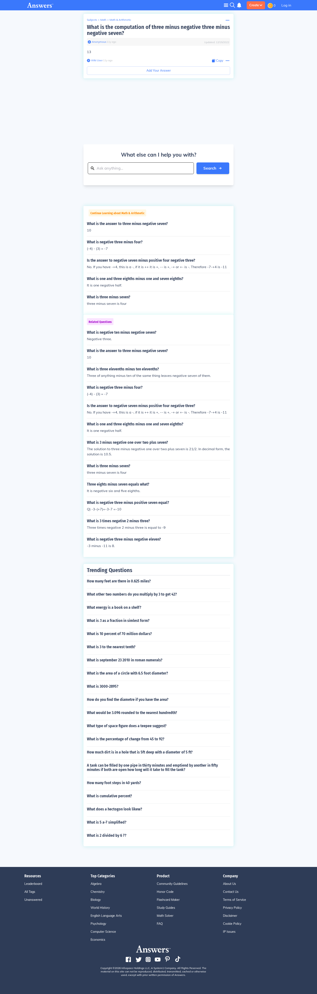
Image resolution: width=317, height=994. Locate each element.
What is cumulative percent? (109, 796)
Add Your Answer (158, 70)
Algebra (96, 884)
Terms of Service (234, 900)
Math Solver (165, 916)
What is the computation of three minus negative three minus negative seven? (158, 30)
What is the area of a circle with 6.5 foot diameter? (127, 673)
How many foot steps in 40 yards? (114, 782)
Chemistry (98, 892)
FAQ (160, 924)
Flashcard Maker (168, 900)
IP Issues (229, 932)
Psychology (98, 924)
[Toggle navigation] (226, 5)
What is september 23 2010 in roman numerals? (124, 660)
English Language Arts (106, 916)
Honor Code (165, 892)
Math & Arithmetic (120, 19)
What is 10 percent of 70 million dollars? (119, 633)
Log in (286, 5)
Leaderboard (33, 884)
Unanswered (33, 900)
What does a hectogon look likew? (114, 809)
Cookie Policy (232, 924)
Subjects (92, 19)
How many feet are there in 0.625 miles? (119, 581)
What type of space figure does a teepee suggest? (126, 725)
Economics (98, 940)
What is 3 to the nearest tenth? (111, 647)
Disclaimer (230, 916)
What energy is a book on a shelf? (114, 607)
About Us (229, 884)
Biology (96, 900)
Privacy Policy (232, 908)
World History (100, 908)
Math (103, 19)
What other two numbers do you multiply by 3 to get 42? (132, 594)
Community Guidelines (172, 884)
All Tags (29, 892)
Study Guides (166, 908)
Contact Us (231, 892)
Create (254, 5)
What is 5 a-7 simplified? (106, 822)
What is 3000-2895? (102, 686)
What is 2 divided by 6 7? (106, 835)
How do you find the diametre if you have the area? (127, 699)
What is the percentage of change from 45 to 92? (125, 739)
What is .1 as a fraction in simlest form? (118, 620)
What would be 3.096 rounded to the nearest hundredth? (132, 712)
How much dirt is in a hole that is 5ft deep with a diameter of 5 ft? (140, 752)
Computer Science (103, 932)
